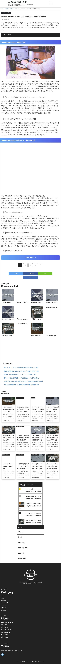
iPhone (20, 532)
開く (9, 35)
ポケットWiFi (23, 548)
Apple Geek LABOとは (7, 622)
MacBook (3, 600)
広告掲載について (5, 632)
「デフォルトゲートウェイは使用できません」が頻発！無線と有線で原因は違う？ (52, 440)
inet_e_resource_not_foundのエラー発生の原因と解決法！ (23, 409)
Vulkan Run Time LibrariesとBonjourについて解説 (8, 409)
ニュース (21, 553)
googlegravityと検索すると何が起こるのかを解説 (8, 438)
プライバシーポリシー (6, 629)
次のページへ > (30, 257)
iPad (20, 537)
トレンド (3, 607)
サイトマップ (4, 634)
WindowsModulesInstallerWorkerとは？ (8, 466)
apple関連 (22, 558)
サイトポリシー (5, 627)
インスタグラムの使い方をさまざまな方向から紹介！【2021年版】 (30, 506)
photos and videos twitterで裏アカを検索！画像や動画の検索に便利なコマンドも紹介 (52, 468)
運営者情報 (4, 624)
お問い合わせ (4, 637)
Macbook (21, 542)
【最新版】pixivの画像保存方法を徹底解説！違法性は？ (23, 438)
